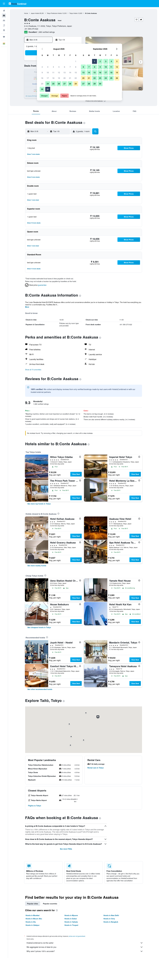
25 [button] (53, 83)
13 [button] (64, 72)
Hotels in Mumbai (32, 915)
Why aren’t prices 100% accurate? (41, 951)
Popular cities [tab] (32, 903)
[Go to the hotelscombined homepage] (17, 3)
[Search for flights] (4, 10)
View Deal (76, 474)
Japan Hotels (35, 13)
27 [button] (64, 83)
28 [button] (70, 83)
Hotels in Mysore (71, 915)
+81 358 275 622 (31, 28)
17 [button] (48, 78)
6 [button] (64, 67)
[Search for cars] (4, 20)
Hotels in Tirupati (71, 925)
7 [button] (70, 67)
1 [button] (75, 61)
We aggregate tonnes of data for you (41, 947)
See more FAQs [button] (66, 849)
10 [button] (48, 72)
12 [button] (59, 72)
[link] (39, 503)
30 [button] (42, 89)
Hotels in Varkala (71, 922)
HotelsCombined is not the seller (40, 942)
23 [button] (42, 83)
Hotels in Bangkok (110, 922)
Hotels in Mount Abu (34, 918)
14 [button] (70, 72)
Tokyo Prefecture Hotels (54, 13)
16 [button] (42, 78)
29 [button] (76, 83)
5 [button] (58, 67)
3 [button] (47, 67)
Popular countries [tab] (50, 903)
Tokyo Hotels (73, 13)
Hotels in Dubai (70, 918)
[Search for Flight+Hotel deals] (4, 25)
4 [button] (53, 67)
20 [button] (64, 78)
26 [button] (59, 83)
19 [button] (59, 78)
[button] (4, 3)
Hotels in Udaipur (32, 925)
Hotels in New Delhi (111, 915)
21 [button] (70, 78)
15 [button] (76, 72)
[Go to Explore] (4, 30)
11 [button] (53, 72)
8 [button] (75, 67)
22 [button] (76, 78)
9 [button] (42, 72)
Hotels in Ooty (109, 918)
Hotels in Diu (31, 922)
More (27, 307)
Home (26, 13)
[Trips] (4, 37)
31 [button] (48, 89)
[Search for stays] (4, 15)
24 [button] (48, 83)
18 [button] (53, 78)
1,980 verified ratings (46, 32)
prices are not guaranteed (77, 936)
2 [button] (42, 67)
